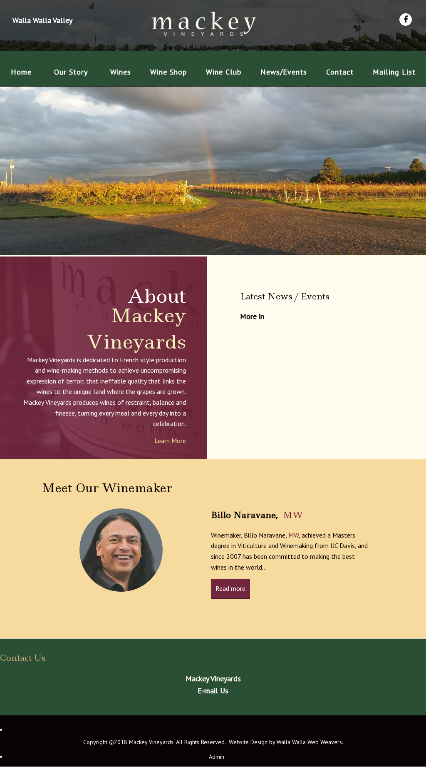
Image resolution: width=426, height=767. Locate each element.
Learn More (170, 440)
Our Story (71, 72)
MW (293, 515)
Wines (120, 72)
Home (21, 72)
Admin (216, 757)
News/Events (283, 72)
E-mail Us (213, 690)
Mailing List (394, 72)
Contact (340, 72)
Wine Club (223, 72)
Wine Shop (168, 72)
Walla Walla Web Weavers (309, 742)
